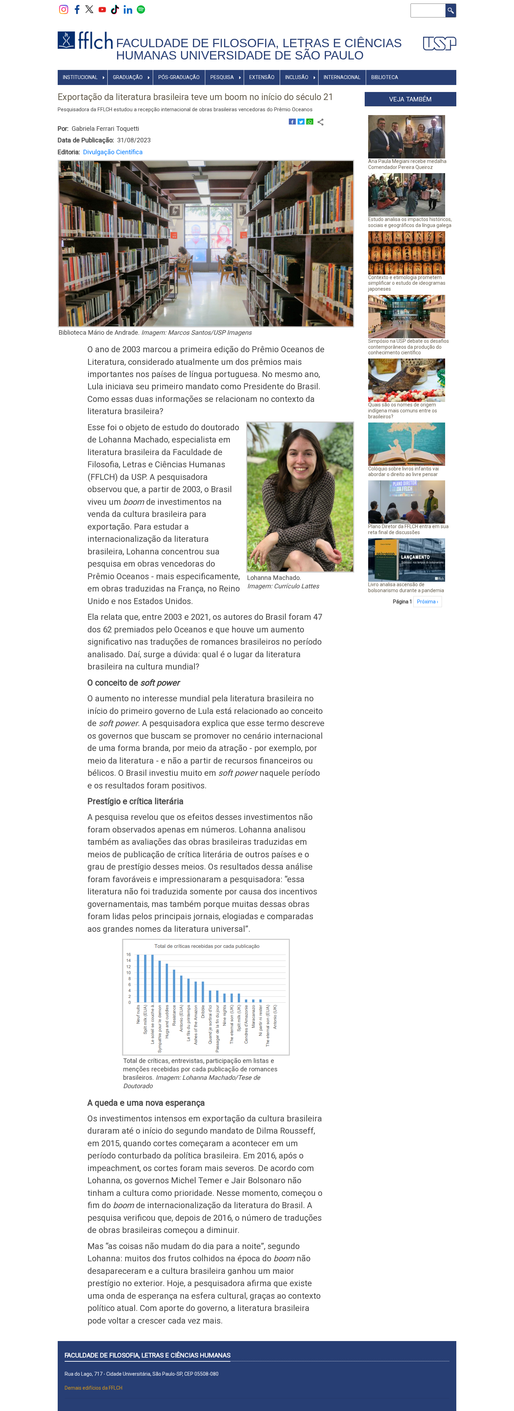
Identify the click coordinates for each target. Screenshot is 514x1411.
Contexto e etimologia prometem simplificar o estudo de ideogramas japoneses (406, 283)
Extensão (261, 77)
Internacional (342, 77)
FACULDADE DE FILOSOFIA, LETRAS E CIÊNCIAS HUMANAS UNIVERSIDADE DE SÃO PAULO (259, 49)
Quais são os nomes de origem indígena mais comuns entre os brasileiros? (402, 410)
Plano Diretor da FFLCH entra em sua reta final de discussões (408, 529)
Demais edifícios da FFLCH (93, 1388)
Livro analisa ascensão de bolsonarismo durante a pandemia (406, 587)
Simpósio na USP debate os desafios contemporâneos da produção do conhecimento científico (408, 347)
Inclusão (296, 77)
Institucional (80, 77)
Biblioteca (384, 77)
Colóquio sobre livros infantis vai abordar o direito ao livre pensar (403, 471)
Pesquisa (222, 77)
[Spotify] (141, 9)
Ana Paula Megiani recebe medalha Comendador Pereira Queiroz (407, 164)
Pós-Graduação (179, 77)
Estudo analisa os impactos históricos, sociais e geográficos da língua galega (410, 222)
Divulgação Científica (113, 152)
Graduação (128, 77)
